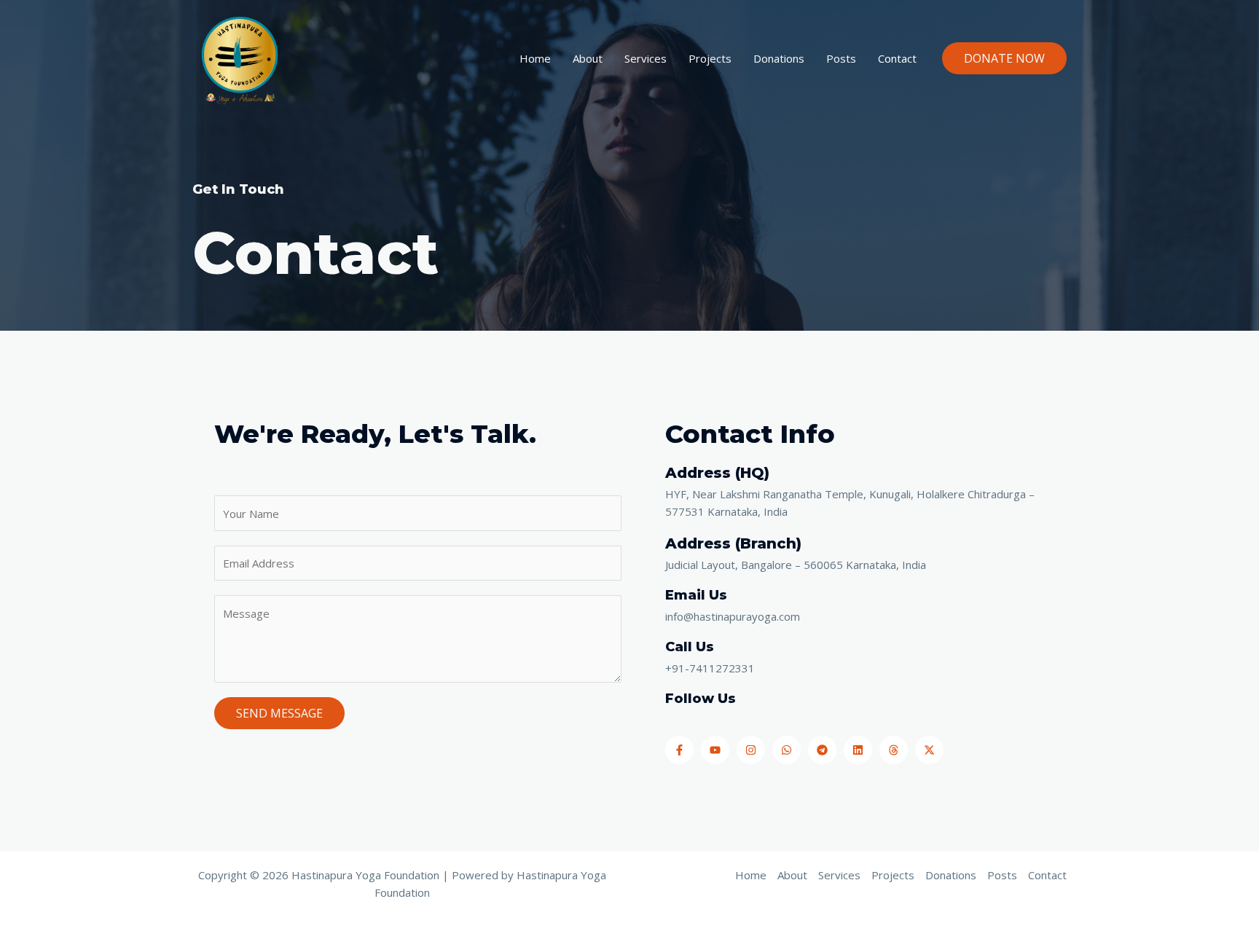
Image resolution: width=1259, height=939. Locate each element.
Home (535, 58)
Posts (841, 58)
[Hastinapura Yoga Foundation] (239, 57)
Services (645, 58)
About (588, 58)
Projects (710, 58)
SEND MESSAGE (279, 713)
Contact (897, 58)
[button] (1004, 58)
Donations (778, 58)
